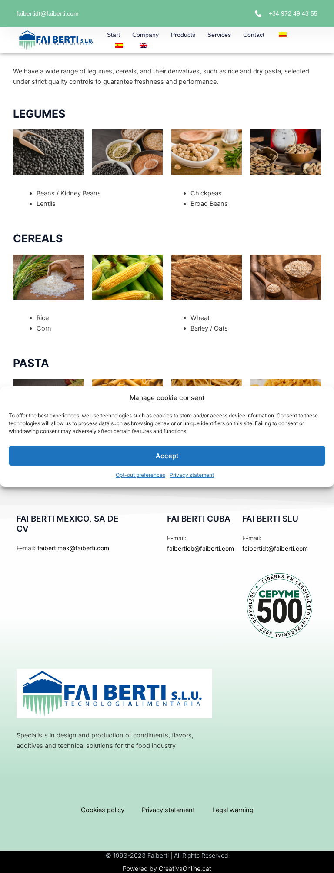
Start (113, 34)
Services (219, 34)
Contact (253, 34)
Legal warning (233, 810)
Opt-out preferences (140, 475)
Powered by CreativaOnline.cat (167, 868)
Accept (167, 456)
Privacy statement (192, 475)
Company (145, 34)
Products (183, 34)
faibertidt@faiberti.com (48, 13)
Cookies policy (102, 810)
